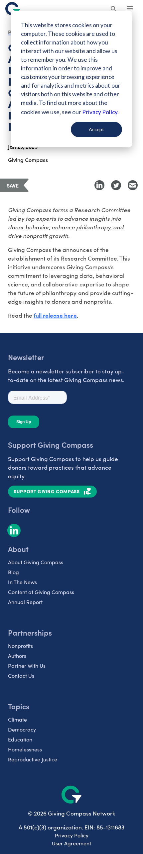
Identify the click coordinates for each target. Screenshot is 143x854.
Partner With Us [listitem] (27, 665)
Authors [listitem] (17, 655)
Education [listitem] (20, 739)
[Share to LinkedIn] (99, 185)
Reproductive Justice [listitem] (32, 759)
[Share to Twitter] (116, 185)
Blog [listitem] (13, 572)
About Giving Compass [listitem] (35, 562)
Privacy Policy (71, 835)
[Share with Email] (133, 185)
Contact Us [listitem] (21, 675)
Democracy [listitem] (22, 729)
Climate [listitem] (17, 719)
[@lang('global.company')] (12, 8)
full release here (55, 315)
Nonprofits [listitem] (20, 645)
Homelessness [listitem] (25, 749)
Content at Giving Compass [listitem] (41, 591)
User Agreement (71, 843)
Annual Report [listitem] (25, 601)
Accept (96, 129)
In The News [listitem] (22, 582)
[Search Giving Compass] (114, 9)
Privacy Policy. (100, 112)
